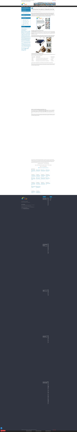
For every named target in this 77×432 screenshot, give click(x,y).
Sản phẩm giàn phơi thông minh (27, 45)
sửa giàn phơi (22, 45)
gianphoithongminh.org (25, 31)
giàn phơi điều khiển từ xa (28, 38)
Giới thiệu (27, 6)
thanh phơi (26, 47)
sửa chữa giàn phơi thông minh (27, 46)
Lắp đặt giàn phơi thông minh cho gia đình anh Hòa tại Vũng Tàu (43, 176)
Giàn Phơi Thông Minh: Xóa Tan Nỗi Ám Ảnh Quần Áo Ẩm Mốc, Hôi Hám (33, 184)
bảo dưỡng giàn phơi (26, 27)
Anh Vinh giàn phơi (22, 27)
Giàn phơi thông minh (31, 6)
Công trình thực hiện (43, 6)
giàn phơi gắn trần (25, 32)
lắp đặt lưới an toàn (24, 43)
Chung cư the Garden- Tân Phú (26, 19)
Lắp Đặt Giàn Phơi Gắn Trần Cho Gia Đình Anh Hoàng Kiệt (33, 192)
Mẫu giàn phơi (29, 44)
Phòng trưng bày (24, 16)
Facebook (51, 198)
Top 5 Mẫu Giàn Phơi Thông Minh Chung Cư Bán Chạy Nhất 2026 (38, 176)
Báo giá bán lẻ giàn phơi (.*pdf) (26, 12)
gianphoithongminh (23, 30)
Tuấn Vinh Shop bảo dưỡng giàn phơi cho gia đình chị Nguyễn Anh (38, 192)
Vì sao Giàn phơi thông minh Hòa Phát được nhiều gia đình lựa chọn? (33, 176)
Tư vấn (39, 6)
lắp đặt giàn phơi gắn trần (25, 41)
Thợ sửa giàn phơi (36, 11)
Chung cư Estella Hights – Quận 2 (26, 21)
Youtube (50, 199)
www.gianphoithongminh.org (26, 208)
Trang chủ (24, 6)
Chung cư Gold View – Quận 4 (25, 23)
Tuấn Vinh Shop (39, 11)
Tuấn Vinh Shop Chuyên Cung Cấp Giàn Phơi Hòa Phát (48, 184)
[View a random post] (55, 6)
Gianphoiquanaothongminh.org (24, 29)
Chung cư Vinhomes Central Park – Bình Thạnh (25, 24)
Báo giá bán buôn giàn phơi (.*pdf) (26, 13)
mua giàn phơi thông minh (24, 44)
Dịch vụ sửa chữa (36, 6)
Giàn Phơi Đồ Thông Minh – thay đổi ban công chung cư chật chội (38, 184)
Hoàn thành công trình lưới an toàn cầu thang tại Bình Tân (48, 176)
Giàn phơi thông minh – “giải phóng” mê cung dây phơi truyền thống (43, 184)
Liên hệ (47, 6)
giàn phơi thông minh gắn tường (26, 36)
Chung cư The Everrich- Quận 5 (26, 22)
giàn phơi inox (25, 33)
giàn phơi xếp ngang (23, 38)
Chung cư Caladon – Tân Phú (25, 20)
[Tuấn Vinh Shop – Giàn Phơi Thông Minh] (22, 6)
